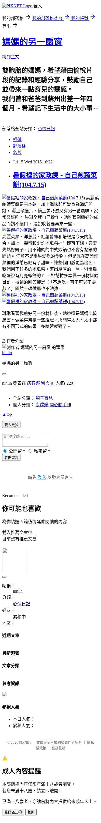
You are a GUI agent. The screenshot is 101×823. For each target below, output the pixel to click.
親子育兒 (44, 398)
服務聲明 (58, 748)
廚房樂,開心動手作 (53, 404)
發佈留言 (11, 458)
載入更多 (11, 425)
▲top (7, 414)
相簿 (17, 139)
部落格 (19, 146)
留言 (45, 383)
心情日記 (46, 128)
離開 (30, 812)
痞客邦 (33, 383)
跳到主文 (10, 57)
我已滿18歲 (13, 812)
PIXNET (25, 742)
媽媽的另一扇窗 (32, 42)
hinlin (7, 352)
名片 (17, 152)
